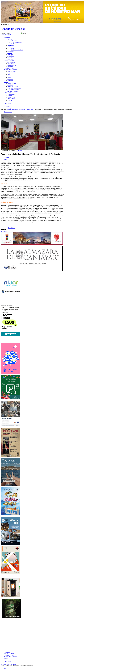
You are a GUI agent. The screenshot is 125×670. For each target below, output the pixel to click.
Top (5, 668)
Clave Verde (30, 109)
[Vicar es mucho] (32, 244)
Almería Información (12, 109)
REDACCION (22, 150)
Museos (6, 658)
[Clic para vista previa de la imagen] (32, 149)
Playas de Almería (9, 655)
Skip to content (8, 106)
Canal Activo (7, 661)
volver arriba (4, 231)
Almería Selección (9, 653)
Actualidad (22, 109)
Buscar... (3, 33)
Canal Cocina (7, 659)
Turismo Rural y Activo (10, 656)
